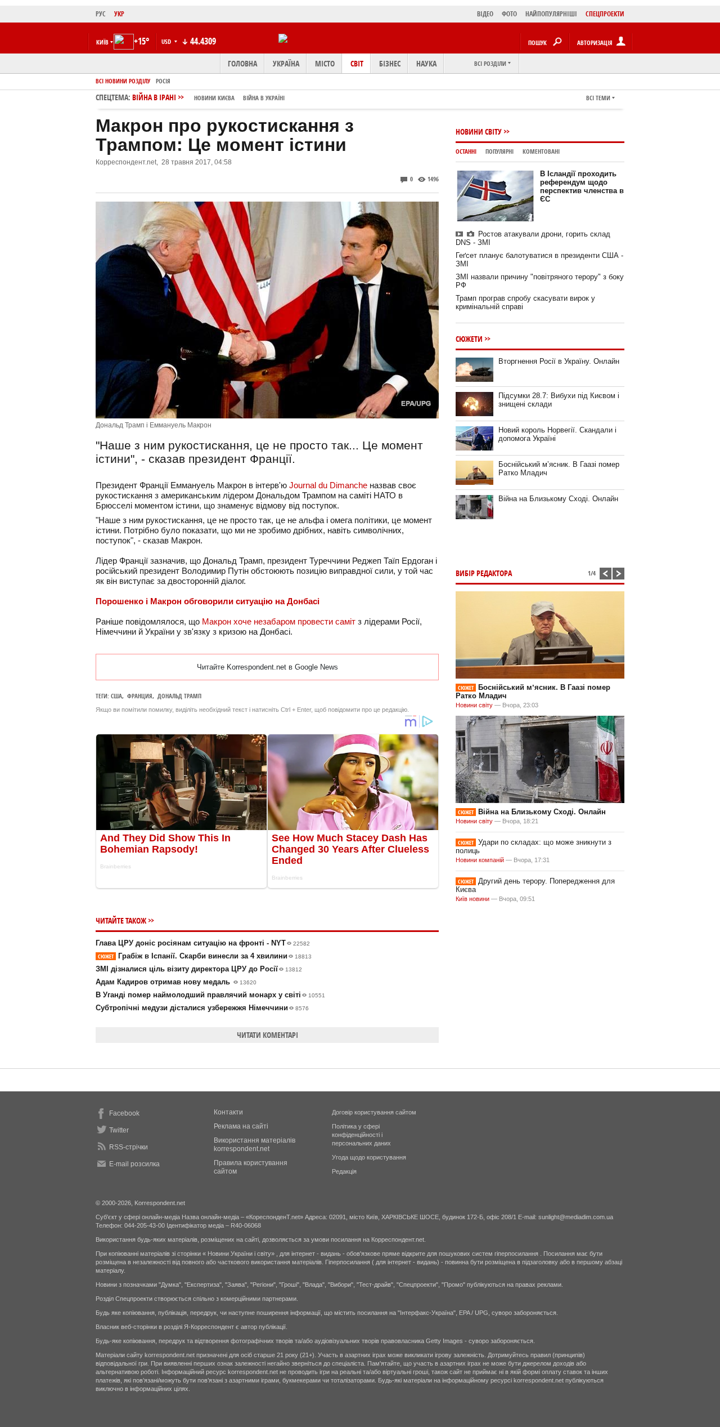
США (116, 696)
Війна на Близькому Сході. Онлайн (558, 498)
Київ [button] (102, 42)
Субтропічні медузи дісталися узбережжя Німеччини (202, 1008)
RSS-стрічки (128, 1147)
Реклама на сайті (241, 1126)
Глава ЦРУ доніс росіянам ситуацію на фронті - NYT (203, 943)
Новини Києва (214, 97)
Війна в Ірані (208, 97)
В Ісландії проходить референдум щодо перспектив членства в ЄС (582, 186)
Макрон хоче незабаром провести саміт (279, 621)
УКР (119, 14)
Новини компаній (480, 860)
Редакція (344, 1171)
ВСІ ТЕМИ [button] (598, 97)
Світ (356, 63)
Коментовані (541, 151)
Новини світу (479, 131)
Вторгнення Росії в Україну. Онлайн (558, 361)
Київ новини (472, 898)
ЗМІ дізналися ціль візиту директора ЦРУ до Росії (199, 969)
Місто (325, 63)
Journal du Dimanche (328, 485)
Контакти (228, 1112)
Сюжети (469, 338)
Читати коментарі (267, 1034)
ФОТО (509, 14)
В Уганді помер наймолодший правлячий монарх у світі (210, 995)
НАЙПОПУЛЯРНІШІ (551, 14)
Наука (426, 63)
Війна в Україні (264, 97)
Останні (466, 151)
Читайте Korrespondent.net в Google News (267, 667)
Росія (163, 81)
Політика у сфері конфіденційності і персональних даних (361, 1135)
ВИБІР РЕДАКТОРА (484, 573)
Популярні (499, 151)
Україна (286, 63)
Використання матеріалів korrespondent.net (254, 1144)
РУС (101, 14)
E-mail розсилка (134, 1164)
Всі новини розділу (123, 81)
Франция (139, 696)
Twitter (119, 1130)
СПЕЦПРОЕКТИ (605, 14)
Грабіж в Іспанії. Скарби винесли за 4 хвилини (205, 956)
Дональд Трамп (179, 696)
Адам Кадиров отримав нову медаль (176, 982)
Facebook (124, 1113)
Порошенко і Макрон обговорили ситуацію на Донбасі (208, 601)
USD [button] (167, 41)
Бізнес (389, 63)
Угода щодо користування (369, 1157)
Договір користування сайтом (374, 1112)
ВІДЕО (485, 14)
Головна (242, 63)
